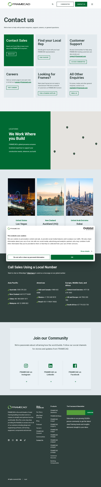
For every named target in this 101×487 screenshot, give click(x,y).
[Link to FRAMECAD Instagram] (13, 440)
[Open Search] (53, 4)
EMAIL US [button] (74, 93)
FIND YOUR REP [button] (44, 57)
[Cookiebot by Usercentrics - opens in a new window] (84, 228)
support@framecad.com (78, 56)
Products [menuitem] (53, 406)
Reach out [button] (11, 54)
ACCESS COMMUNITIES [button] (78, 62)
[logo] (18, 407)
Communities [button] (65, 4)
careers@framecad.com (23, 82)
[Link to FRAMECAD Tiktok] (24, 440)
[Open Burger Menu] (92, 4)
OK (72, 257)
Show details (85, 251)
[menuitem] (39, 412)
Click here (31, 273)
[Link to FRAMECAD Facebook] (17, 440)
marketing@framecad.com (79, 88)
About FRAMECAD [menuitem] (40, 407)
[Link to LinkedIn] (9, 440)
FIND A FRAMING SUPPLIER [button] (47, 93)
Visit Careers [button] (12, 87)
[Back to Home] (19, 4)
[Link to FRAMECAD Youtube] (21, 440)
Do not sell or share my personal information (29, 257)
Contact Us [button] (81, 4)
